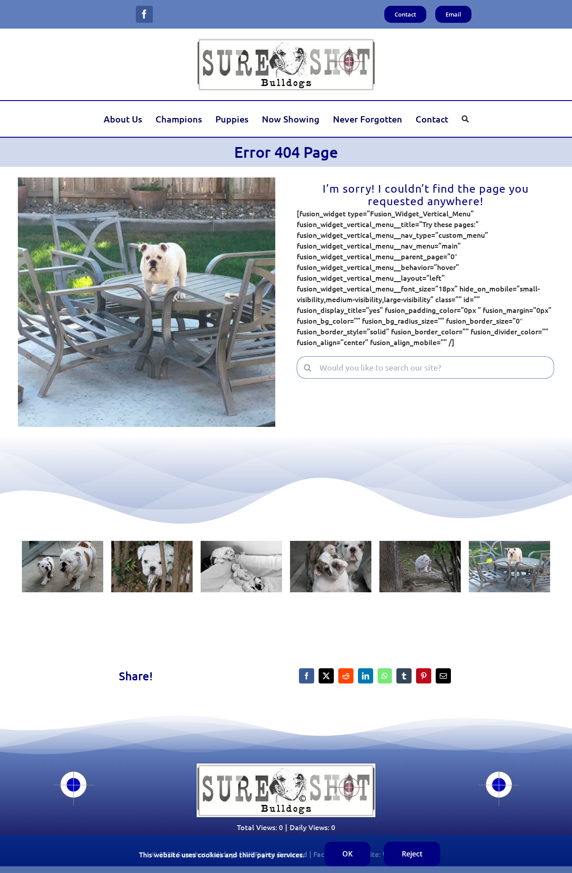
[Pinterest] (423, 676)
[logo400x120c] (286, 767)
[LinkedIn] (365, 676)
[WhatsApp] (384, 676)
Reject (412, 854)
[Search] (465, 119)
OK (347, 854)
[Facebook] (306, 676)
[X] (326, 676)
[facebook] (144, 14)
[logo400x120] (286, 41)
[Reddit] (346, 676)
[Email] (443, 676)
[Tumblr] (404, 676)
